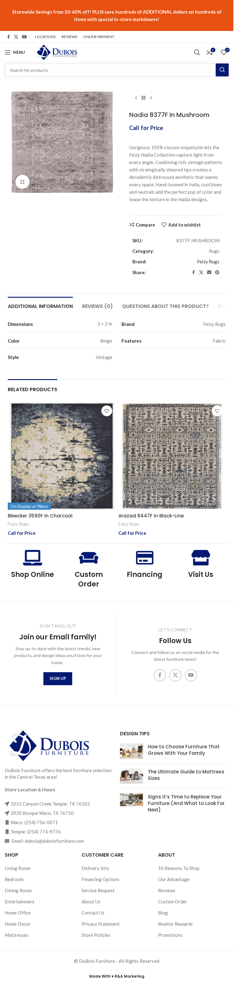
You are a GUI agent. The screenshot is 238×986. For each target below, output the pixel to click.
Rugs (214, 251)
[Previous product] (136, 98)
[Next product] (151, 98)
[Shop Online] (32, 557)
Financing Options (100, 879)
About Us (91, 901)
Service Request (98, 890)
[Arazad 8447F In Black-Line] (172, 456)
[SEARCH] (222, 69)
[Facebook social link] (8, 37)
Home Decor (18, 924)
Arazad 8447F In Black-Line (151, 515)
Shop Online (32, 574)
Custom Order (89, 579)
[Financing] (144, 557)
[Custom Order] (88, 557)
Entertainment (19, 901)
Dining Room (18, 890)
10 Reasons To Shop (179, 868)
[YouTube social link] (24, 37)
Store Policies (96, 935)
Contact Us (93, 912)
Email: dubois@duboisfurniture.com (47, 841)
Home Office (18, 912)
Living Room (17, 868)
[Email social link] (209, 272)
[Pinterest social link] (217, 272)
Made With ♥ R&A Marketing (116, 976)
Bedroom (14, 879)
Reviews (166, 890)
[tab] (40, 305)
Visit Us (200, 574)
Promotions (170, 935)
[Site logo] (56, 51)
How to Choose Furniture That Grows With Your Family (184, 749)
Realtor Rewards (175, 924)
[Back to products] (143, 98)
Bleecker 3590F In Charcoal (40, 515)
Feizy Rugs (208, 261)
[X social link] (16, 37)
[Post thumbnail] (131, 751)
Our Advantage (174, 879)
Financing (144, 574)
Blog (163, 912)
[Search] (197, 52)
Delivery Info (95, 868)
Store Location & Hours (30, 789)
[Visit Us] (201, 557)
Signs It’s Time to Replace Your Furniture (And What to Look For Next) (186, 803)
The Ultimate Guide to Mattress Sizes (186, 774)
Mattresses (17, 935)
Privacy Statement (101, 924)
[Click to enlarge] (22, 182)
